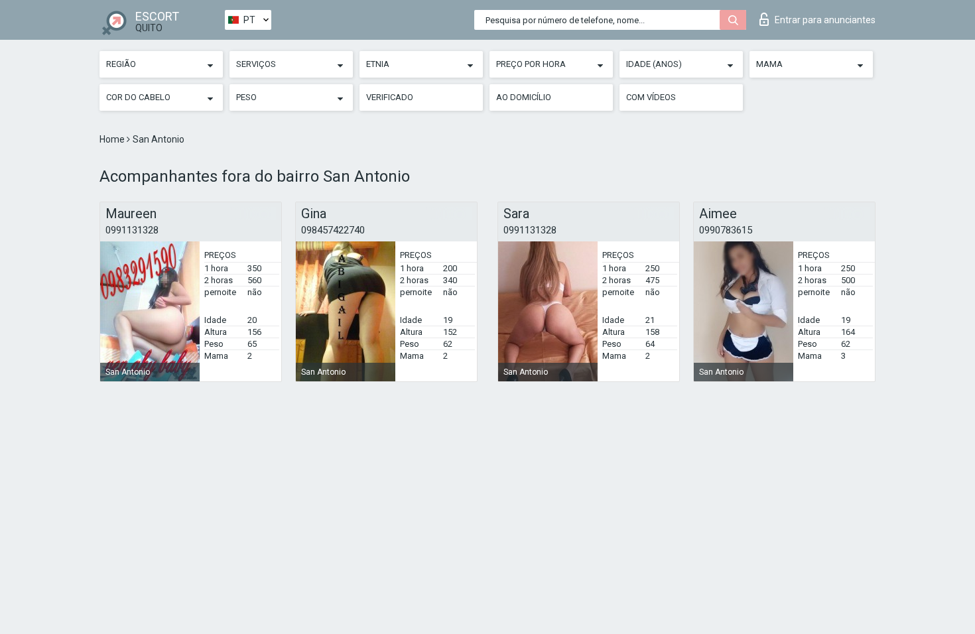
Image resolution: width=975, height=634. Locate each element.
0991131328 (132, 230)
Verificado (389, 97)
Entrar (825, 20)
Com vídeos (651, 97)
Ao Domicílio (523, 97)
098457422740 (333, 230)
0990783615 (725, 230)
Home (113, 139)
